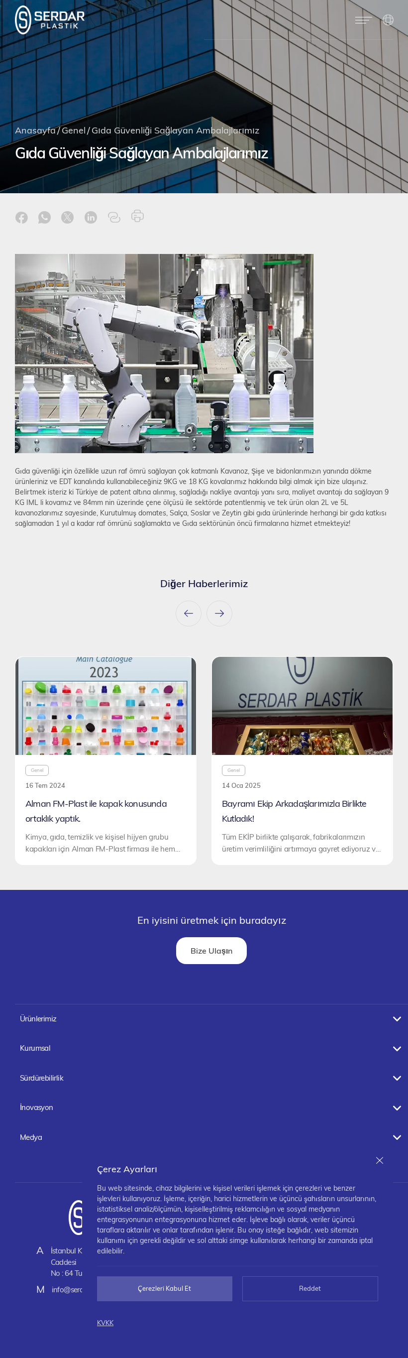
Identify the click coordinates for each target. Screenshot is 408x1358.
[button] (363, 20)
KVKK (105, 1322)
